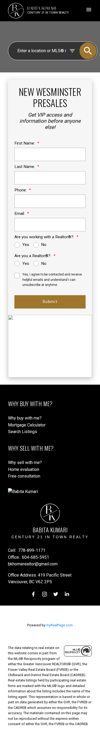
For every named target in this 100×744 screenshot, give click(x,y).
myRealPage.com (59, 625)
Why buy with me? (25, 418)
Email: (20, 213)
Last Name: (25, 166)
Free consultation (24, 476)
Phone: (21, 190)
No (43, 244)
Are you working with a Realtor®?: (44, 237)
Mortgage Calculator (27, 425)
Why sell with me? (25, 462)
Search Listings (22, 431)
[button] (33, 594)
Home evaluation (23, 469)
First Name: (25, 143)
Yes (25, 244)
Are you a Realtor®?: (33, 255)
